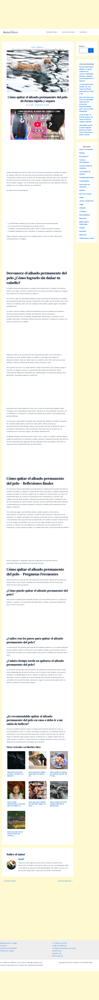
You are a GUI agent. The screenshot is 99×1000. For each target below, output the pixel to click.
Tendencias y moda (86, 238)
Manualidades (84, 215)
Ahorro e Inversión (86, 149)
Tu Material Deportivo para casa (64, 948)
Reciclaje (82, 231)
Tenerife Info (56, 953)
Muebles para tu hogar (8, 943)
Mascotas (82, 218)
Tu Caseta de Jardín (59, 943)
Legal (81, 204)
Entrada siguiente (65, 881)
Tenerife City (56, 951)
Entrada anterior (9, 881)
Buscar (81, 46)
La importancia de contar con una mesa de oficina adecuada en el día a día (86, 89)
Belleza (82, 153)
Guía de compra (85, 194)
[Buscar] (90, 50)
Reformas (82, 235)
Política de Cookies (7, 951)
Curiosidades (84, 181)
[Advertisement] (49, 14)
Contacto (3, 946)
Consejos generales (86, 177)
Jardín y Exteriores (86, 201)
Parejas (82, 228)
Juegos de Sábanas (59, 946)
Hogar (81, 197)
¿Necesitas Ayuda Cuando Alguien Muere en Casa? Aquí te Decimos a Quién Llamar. (86, 130)
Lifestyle (82, 208)
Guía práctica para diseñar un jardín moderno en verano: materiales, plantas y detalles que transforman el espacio (86, 74)
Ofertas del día (57, 956)
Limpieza (82, 211)
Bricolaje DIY (84, 156)
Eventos (82, 190)
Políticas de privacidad (8, 948)
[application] (58, 32)
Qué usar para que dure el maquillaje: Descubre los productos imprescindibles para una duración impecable (86, 104)
